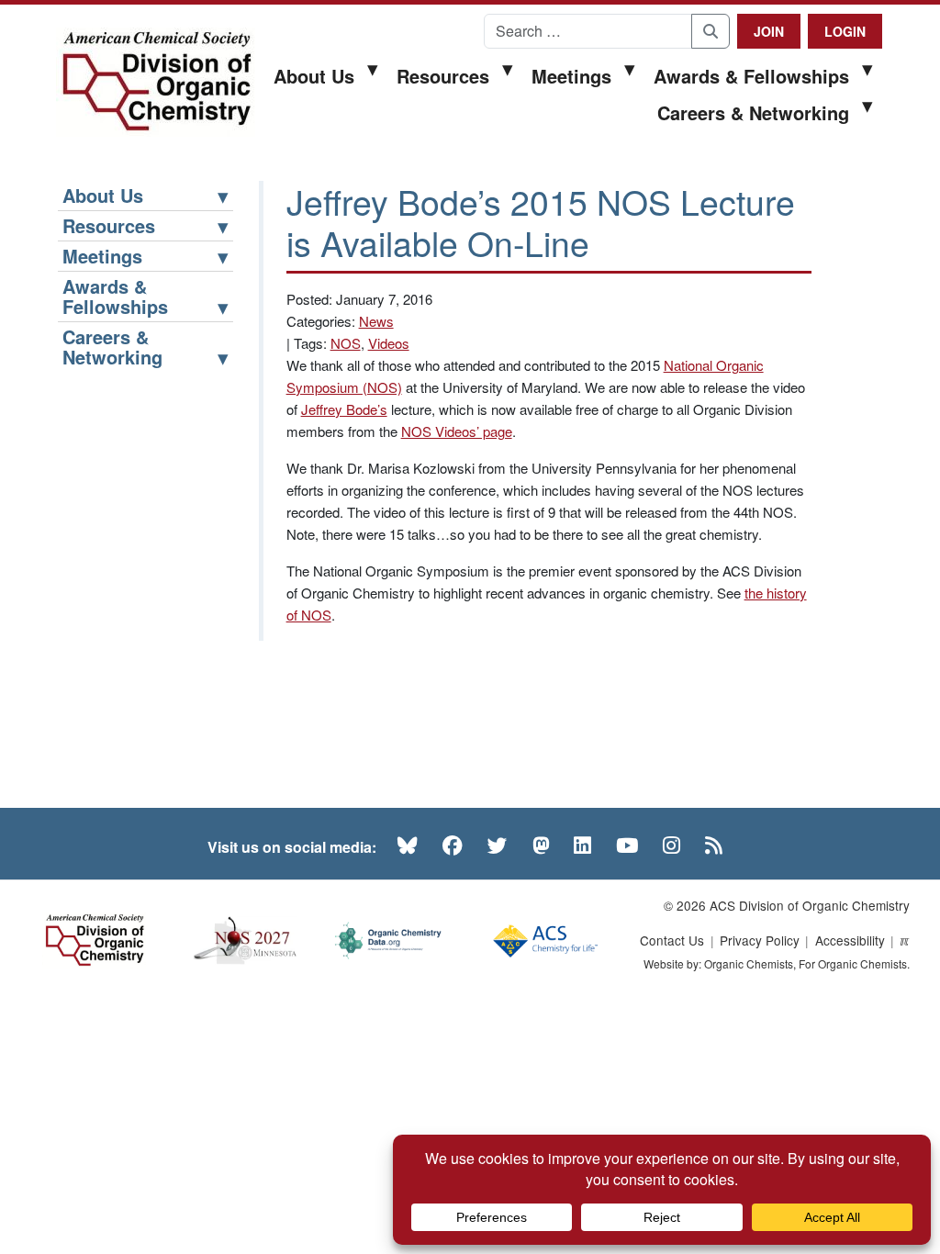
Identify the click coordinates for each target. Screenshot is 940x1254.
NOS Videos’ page (456, 431)
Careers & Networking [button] (753, 112)
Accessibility (850, 940)
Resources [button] (443, 75)
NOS (345, 343)
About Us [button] (314, 75)
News (376, 320)
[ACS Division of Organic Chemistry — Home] (155, 82)
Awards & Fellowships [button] (751, 75)
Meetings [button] (571, 75)
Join (769, 31)
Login (845, 31)
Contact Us (672, 940)
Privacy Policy (760, 940)
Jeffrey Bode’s (344, 409)
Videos (388, 343)
